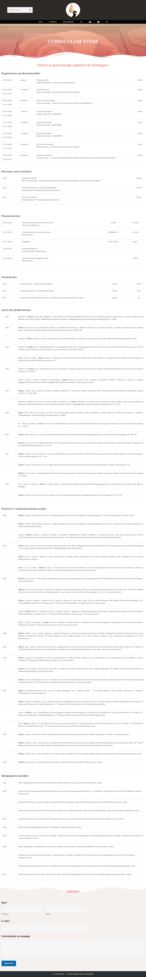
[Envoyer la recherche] (30, 10)
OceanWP (89, 974)
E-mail (6, 921)
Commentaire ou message (15, 936)
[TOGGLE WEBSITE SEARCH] (107, 22)
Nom (48, 914)
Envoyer (8, 963)
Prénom (5, 914)
